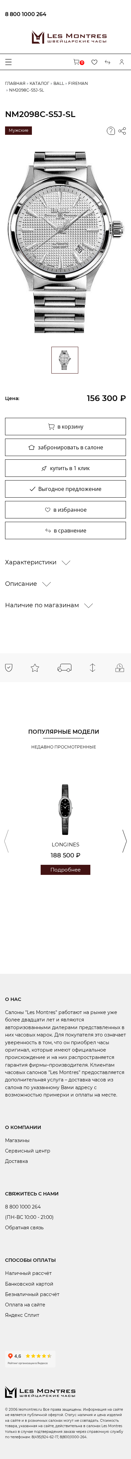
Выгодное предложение (69, 489)
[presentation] (6, 841)
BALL (58, 83)
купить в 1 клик (70, 468)
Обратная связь (24, 1228)
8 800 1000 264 (25, 14)
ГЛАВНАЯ (15, 83)
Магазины (17, 1140)
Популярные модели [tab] (63, 732)
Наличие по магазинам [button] (43, 605)
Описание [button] (22, 583)
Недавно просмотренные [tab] (63, 746)
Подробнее (65, 869)
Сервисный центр (27, 1151)
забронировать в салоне (70, 447)
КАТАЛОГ (39, 83)
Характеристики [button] (31, 562)
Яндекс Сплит (22, 1315)
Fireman (78, 83)
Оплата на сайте (25, 1305)
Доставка (16, 1161)
